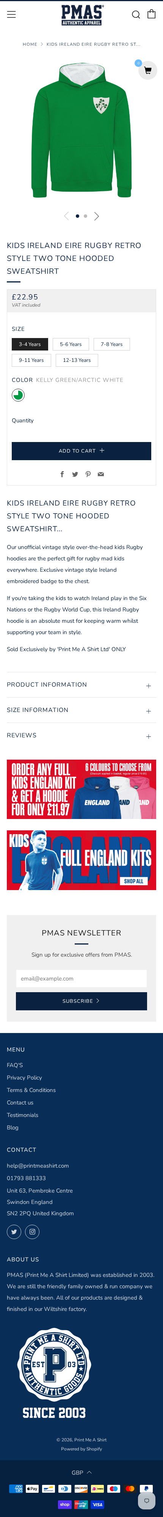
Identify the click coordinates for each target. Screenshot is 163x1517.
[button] (77, 216)
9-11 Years (31, 360)
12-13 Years (77, 360)
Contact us (20, 1102)
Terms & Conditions (31, 1090)
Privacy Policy (24, 1077)
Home (30, 44)
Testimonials (22, 1115)
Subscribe (78, 1001)
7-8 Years (112, 344)
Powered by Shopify (81, 1449)
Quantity (23, 420)
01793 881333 (26, 1178)
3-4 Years (30, 344)
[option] (81, 130)
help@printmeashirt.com (38, 1166)
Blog (13, 1127)
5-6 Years (71, 344)
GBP (77, 1473)
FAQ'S (15, 1065)
